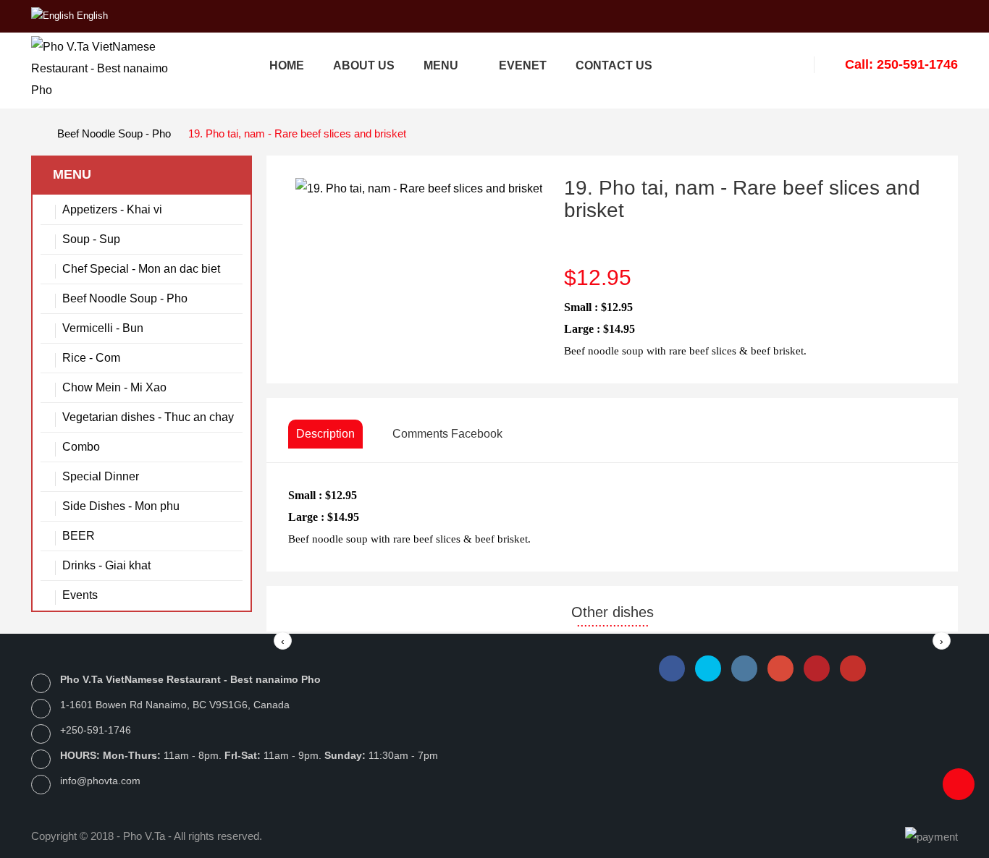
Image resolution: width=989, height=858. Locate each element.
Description (325, 434)
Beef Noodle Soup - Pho (114, 133)
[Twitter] (708, 668)
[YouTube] (853, 668)
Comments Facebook (447, 434)
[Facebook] (672, 668)
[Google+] (780, 668)
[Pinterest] (817, 668)
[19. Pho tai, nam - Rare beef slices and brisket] (418, 188)
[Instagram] (744, 668)
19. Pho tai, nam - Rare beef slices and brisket (297, 133)
